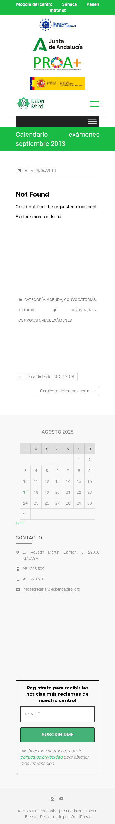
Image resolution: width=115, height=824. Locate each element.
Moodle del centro (34, 4)
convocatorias (34, 320)
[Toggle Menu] (92, 121)
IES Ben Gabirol (45, 811)
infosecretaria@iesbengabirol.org (51, 589)
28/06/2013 (45, 170)
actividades (84, 310)
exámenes (62, 320)
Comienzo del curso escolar (68, 390)
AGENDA (54, 299)
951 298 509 (33, 568)
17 (25, 492)
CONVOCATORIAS (80, 299)
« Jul (19, 522)
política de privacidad (41, 757)
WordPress (80, 817)
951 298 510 (33, 579)
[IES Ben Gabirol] (32, 104)
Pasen (93, 4)
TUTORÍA (26, 310)
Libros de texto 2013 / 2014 (46, 376)
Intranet (58, 10)
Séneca (69, 4)
